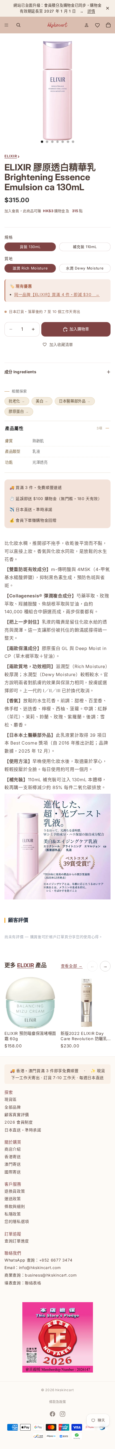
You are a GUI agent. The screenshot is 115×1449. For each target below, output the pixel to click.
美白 (42, 401)
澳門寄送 (12, 1164)
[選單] (6, 25)
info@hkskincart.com (40, 1267)
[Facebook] (52, 1414)
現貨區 (10, 1099)
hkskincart (64, 1390)
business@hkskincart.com (51, 1275)
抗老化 (17, 401)
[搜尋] (18, 25)
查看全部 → (72, 965)
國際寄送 (12, 1171)
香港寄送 (12, 1156)
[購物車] (108, 25)
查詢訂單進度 (16, 1240)
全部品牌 (12, 1106)
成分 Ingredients (20, 371)
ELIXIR (25, 965)
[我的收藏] (97, 25)
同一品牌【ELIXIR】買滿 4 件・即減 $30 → (57, 294)
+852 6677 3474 (56, 1259)
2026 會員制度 (18, 1122)
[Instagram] (62, 1414)
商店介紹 (12, 1148)
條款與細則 (14, 1206)
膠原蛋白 (19, 411)
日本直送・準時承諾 (22, 1129)
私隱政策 (12, 1213)
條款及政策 (57, 1402)
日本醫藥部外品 (75, 401)
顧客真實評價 (16, 1114)
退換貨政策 (14, 1191)
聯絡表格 (33, 1282)
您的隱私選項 (16, 1221)
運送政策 (12, 1198)
